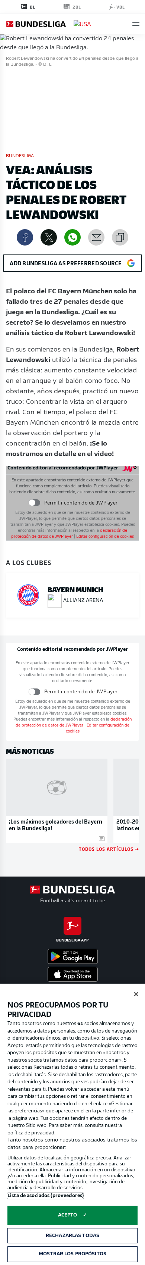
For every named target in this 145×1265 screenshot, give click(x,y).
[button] (136, 24)
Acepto (67, 1215)
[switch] (34, 502)
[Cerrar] (136, 994)
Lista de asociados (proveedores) (45, 1195)
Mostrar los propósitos (72, 1254)
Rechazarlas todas (72, 1235)
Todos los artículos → (109, 849)
